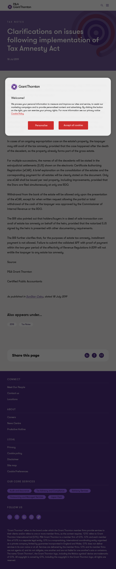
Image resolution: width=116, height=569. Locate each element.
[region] (58, 107)
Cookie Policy (17, 113)
